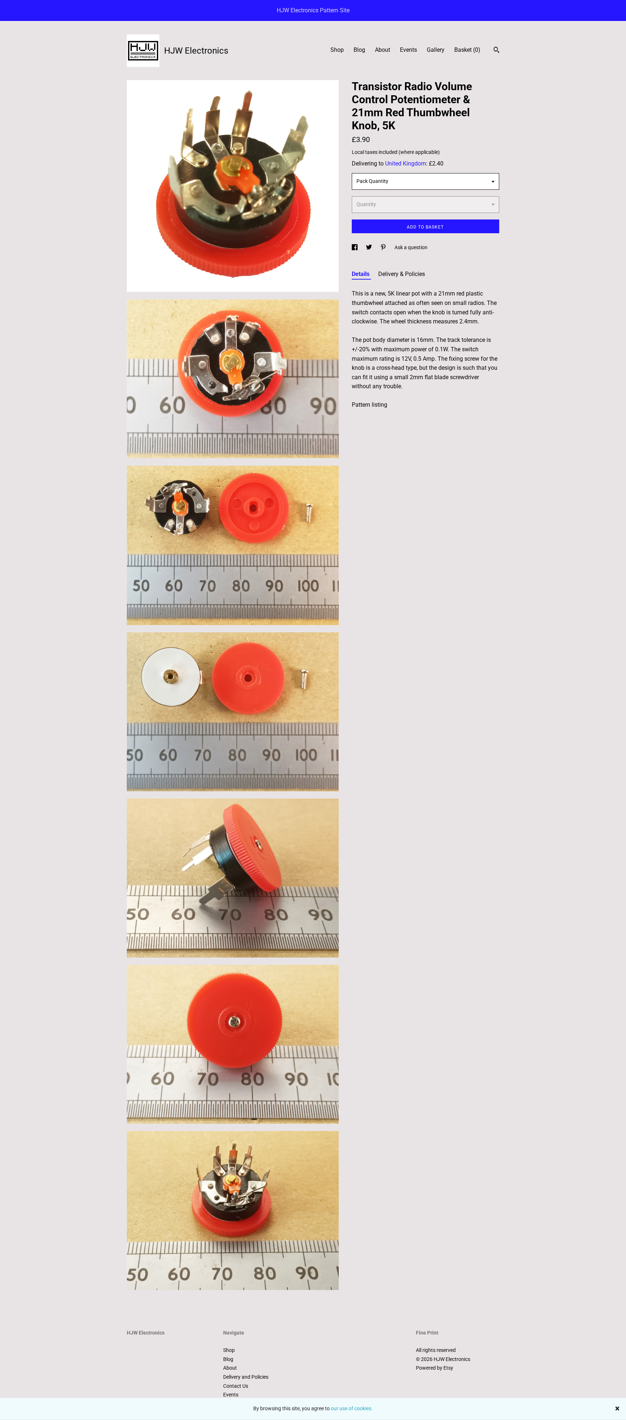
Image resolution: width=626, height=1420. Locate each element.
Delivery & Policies (401, 274)
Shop (337, 49)
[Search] (496, 51)
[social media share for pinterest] (383, 247)
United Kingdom (405, 163)
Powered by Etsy (434, 1368)
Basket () (467, 49)
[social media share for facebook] (355, 247)
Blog (359, 49)
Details (361, 274)
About (382, 49)
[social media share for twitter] (369, 247)
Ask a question (411, 247)
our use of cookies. (352, 1408)
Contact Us (235, 1386)
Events (408, 49)
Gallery (436, 49)
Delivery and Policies (245, 1377)
